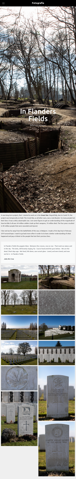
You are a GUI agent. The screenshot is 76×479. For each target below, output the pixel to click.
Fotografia (38, 2)
